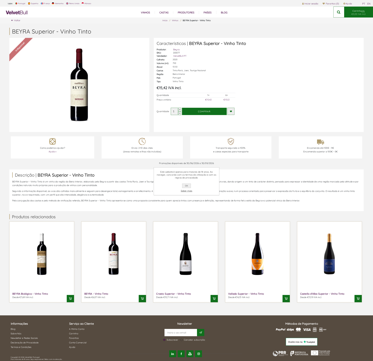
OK (186, 185)
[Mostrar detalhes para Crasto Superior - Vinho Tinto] (185, 254)
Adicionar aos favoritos (230, 111)
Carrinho (358, 12)
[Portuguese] (363, 3)
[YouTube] (189, 353)
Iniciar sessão (311, 3)
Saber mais (186, 190)
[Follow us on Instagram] (198, 353)
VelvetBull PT (180, 56)
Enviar (200, 332)
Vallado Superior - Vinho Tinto (246, 293)
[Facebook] (181, 353)
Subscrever (172, 339)
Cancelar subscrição (194, 339)
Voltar (17, 20)
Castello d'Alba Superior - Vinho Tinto (322, 293)
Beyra (176, 49)
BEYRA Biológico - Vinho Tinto (30, 293)
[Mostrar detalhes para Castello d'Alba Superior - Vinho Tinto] (329, 254)
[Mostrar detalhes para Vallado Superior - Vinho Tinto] (257, 254)
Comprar (204, 111)
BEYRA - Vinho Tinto (96, 293)
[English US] (369, 3)
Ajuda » (52, 151)
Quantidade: (163, 111)
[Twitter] (172, 353)
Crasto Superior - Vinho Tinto (173, 293)
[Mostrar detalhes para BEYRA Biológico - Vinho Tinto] (41, 254)
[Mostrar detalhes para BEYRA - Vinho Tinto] (113, 254)
